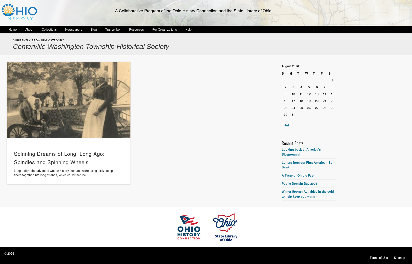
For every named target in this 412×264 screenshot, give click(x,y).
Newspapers (73, 29)
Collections (49, 29)
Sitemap (399, 257)
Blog (94, 29)
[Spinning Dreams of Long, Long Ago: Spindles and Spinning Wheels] (68, 100)
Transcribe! (113, 29)
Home (13, 29)
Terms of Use (379, 257)
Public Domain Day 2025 (299, 183)
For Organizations (164, 29)
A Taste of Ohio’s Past (298, 175)
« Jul (285, 125)
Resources (136, 29)
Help (188, 29)
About (29, 29)
